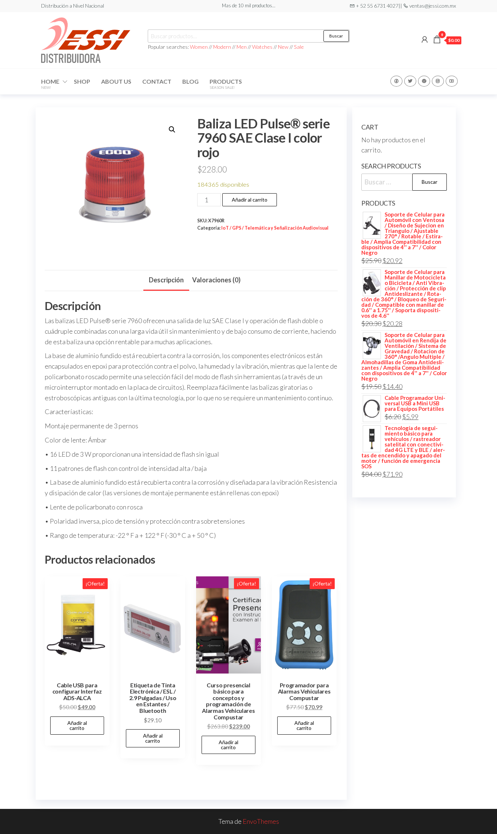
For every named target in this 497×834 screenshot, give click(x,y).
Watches (262, 47)
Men (241, 47)
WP (424, 81)
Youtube (452, 81)
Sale (299, 47)
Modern (222, 47)
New (283, 47)
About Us (116, 81)
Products (226, 84)
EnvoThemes (261, 821)
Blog (190, 81)
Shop (82, 81)
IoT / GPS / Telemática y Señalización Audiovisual (275, 228)
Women (199, 47)
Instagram (438, 81)
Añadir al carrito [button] (77, 725)
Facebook (396, 81)
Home (50, 84)
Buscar (336, 35)
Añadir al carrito (249, 199)
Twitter (410, 81)
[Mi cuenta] (424, 39)
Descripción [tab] (166, 280)
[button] (172, 129)
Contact (156, 81)
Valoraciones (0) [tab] (216, 280)
